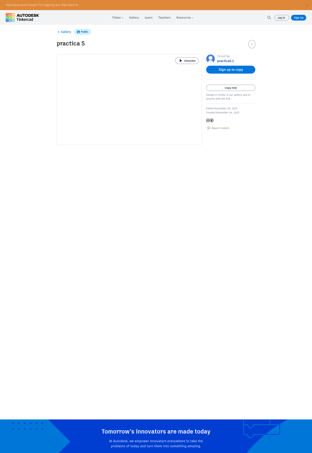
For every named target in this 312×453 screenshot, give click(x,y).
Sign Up (298, 17)
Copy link (231, 88)
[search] (269, 17)
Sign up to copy (231, 69)
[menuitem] (117, 17)
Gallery (66, 32)
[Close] (307, 5)
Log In (282, 17)
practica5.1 (225, 61)
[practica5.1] (210, 58)
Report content (220, 128)
